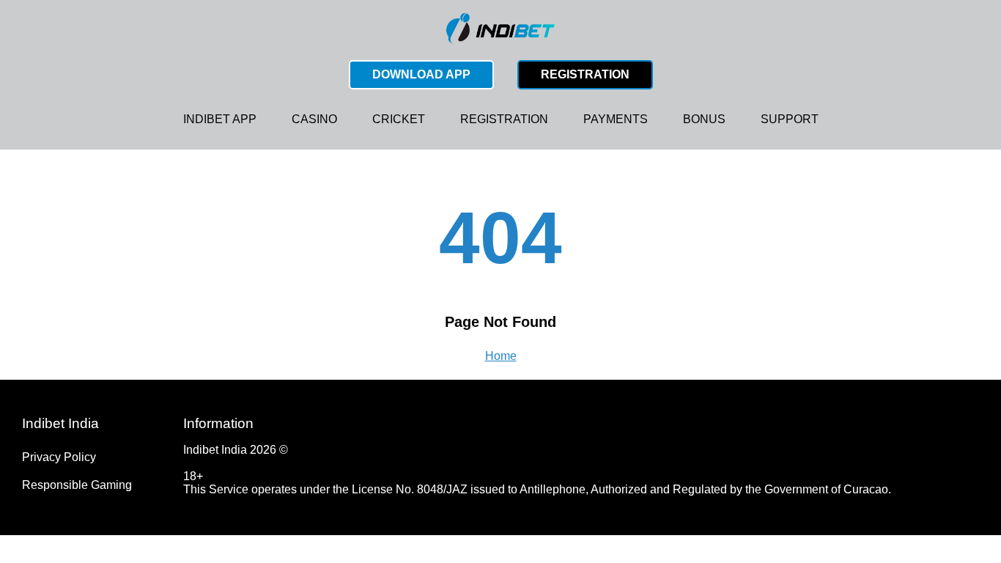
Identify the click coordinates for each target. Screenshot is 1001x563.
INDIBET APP (219, 119)
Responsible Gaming (77, 485)
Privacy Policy (59, 457)
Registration (585, 74)
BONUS (704, 119)
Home (501, 356)
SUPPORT (790, 119)
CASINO (314, 119)
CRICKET (398, 119)
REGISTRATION (504, 119)
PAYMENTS (615, 119)
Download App (421, 74)
